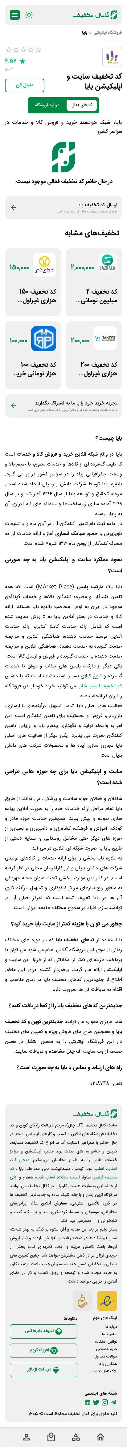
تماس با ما (109, 1334)
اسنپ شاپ (45, 1177)
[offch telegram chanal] (113, 1402)
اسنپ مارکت (69, 1177)
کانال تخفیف (78, 1414)
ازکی (14, 1177)
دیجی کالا (20, 1160)
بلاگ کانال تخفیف (104, 1371)
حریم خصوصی (106, 1349)
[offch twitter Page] (96, 1402)
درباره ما (111, 1327)
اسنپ (112, 1169)
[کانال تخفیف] (95, 15)
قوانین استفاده (106, 1342)
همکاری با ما (108, 1364)
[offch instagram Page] (105, 1402)
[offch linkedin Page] (87, 1402)
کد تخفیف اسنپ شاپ (99, 686)
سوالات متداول (105, 1356)
